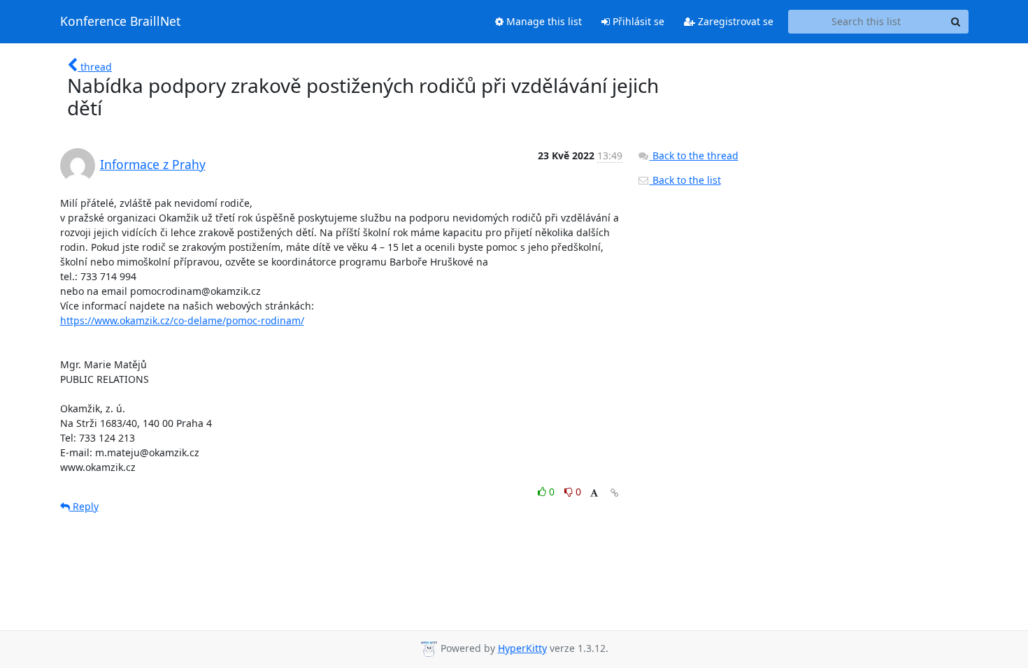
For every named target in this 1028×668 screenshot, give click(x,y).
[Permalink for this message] (614, 493)
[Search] (956, 22)
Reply (84, 506)
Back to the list (685, 180)
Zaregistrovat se (734, 21)
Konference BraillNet (120, 21)
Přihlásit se (637, 21)
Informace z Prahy (153, 164)
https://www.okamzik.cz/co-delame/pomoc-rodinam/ (182, 320)
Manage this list (543, 21)
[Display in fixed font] (594, 493)
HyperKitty (522, 648)
